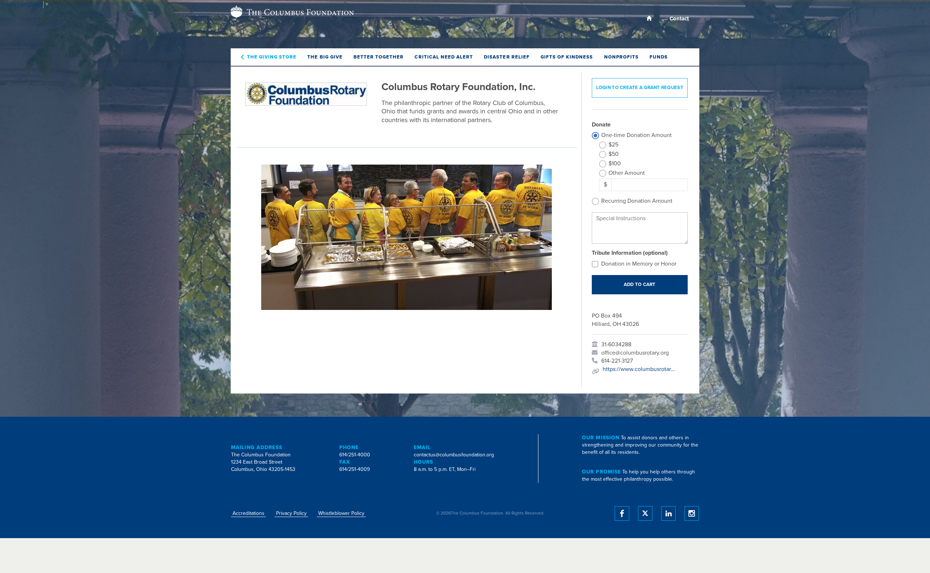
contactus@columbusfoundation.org (454, 455)
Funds (659, 57)
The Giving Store (272, 57)
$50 (613, 154)
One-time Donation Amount (636, 135)
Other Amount (626, 173)
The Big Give (324, 57)
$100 (614, 163)
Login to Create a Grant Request (639, 87)
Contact (679, 18)
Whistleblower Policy (341, 513)
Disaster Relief (507, 57)
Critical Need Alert (444, 57)
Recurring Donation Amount (636, 201)
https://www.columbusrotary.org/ (639, 369)
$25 (613, 144)
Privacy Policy (291, 513)
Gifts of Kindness (567, 57)
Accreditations (248, 513)
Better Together (378, 57)
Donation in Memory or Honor (638, 263)
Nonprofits (621, 57)
